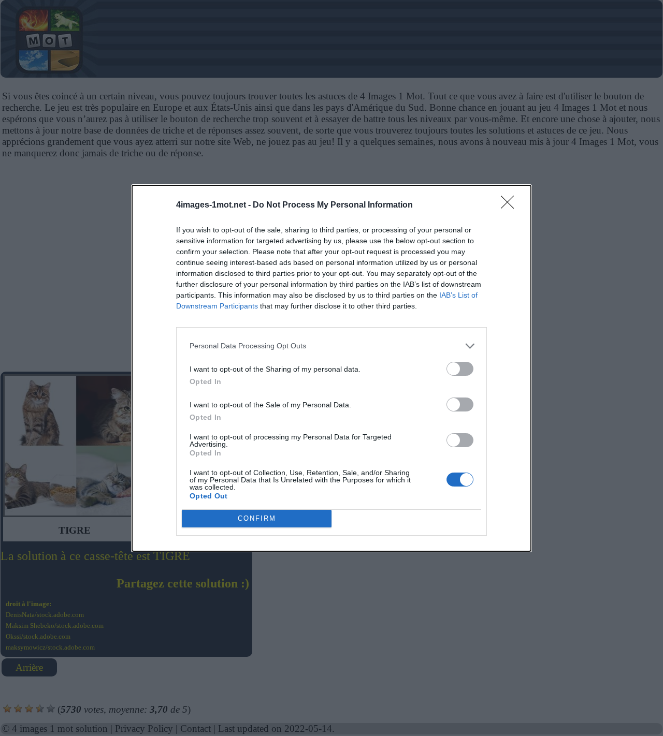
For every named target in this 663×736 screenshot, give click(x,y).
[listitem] (331, 346)
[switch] (459, 369)
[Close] (511, 205)
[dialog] (331, 368)
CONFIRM (257, 518)
